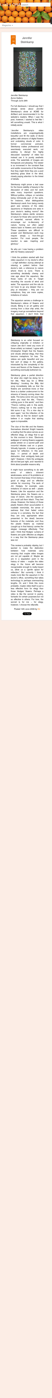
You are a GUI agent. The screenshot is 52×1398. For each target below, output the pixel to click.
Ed (39, 609)
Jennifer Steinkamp (27, 40)
